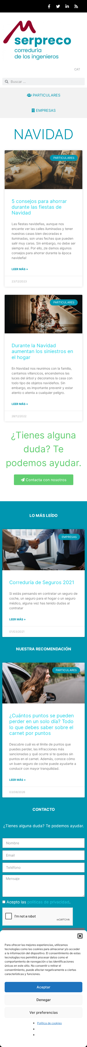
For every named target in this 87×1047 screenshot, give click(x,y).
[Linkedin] (67, 6)
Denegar (43, 1000)
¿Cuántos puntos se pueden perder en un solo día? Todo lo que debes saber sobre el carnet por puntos (41, 724)
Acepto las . (38, 902)
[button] (80, 936)
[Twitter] (58, 6)
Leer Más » (17, 619)
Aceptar (43, 987)
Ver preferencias (43, 1012)
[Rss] (76, 6)
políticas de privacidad (48, 902)
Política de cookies (49, 1023)
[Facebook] (49, 6)
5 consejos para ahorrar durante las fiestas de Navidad (39, 207)
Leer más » (20, 269)
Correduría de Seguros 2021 (41, 582)
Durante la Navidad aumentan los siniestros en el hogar (42, 351)
